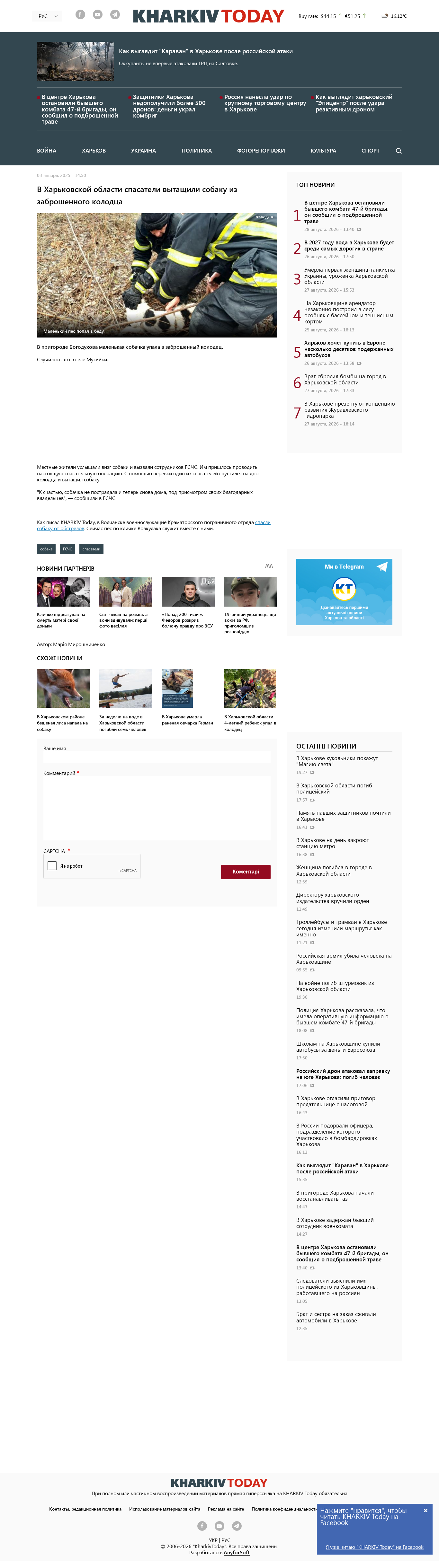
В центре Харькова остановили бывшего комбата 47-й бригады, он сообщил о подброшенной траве (80, 108)
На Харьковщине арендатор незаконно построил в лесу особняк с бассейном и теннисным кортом (348, 312)
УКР (213, 1540)
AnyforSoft (237, 1552)
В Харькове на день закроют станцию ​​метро (332, 842)
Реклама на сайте (226, 1509)
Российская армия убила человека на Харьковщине (344, 958)
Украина (143, 150)
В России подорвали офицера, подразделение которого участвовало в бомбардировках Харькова (336, 1134)
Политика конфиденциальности (285, 1509)
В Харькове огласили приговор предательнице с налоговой (335, 1101)
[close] (425, 1510)
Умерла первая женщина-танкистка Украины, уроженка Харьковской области (349, 275)
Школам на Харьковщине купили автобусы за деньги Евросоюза (338, 1046)
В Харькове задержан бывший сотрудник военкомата (335, 1222)
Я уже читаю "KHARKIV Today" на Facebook (375, 1546)
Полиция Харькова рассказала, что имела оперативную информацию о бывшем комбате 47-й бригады (342, 1016)
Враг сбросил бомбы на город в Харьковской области (345, 379)
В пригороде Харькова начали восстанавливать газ (335, 1195)
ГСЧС (67, 548)
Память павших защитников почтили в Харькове (343, 815)
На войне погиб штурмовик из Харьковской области (335, 985)
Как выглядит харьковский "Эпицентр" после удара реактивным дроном (354, 102)
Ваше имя (54, 748)
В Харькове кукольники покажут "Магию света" (337, 760)
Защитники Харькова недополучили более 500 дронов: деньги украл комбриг (169, 105)
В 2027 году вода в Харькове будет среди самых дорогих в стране (349, 245)
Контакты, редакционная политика (85, 1509)
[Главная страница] (219, 1483)
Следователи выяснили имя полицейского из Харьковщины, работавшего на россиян (337, 1286)
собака (46, 548)
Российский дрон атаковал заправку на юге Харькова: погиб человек (343, 1073)
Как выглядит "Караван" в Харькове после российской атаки (206, 51)
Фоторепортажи (261, 150)
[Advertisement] (157, 414)
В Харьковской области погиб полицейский (334, 788)
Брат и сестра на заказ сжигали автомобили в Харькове (336, 1316)
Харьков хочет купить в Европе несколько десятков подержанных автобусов (349, 348)
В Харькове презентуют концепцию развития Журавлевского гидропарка (349, 409)
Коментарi (246, 871)
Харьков (94, 150)
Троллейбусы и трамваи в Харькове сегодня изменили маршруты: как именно (341, 927)
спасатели (91, 548)
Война (46, 150)
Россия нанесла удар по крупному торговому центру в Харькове (265, 102)
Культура (323, 150)
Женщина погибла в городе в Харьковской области (334, 870)
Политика (197, 150)
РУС (225, 1540)
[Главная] (209, 16)
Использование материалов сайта (164, 1509)
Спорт (371, 150)
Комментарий (59, 772)
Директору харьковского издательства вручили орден (332, 897)
